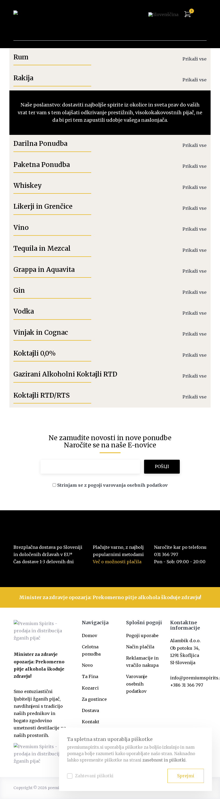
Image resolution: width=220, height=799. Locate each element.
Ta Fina (90, 676)
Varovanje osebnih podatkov (136, 684)
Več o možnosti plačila (117, 561)
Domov (89, 635)
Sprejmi (185, 775)
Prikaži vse (194, 59)
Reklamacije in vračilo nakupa (142, 661)
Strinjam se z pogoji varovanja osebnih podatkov (112, 485)
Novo (87, 665)
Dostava (90, 710)
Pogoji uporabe (142, 635)
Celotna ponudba (91, 650)
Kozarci (90, 688)
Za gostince (94, 699)
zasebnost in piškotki (164, 760)
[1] (187, 14)
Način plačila (140, 646)
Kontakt (90, 721)
